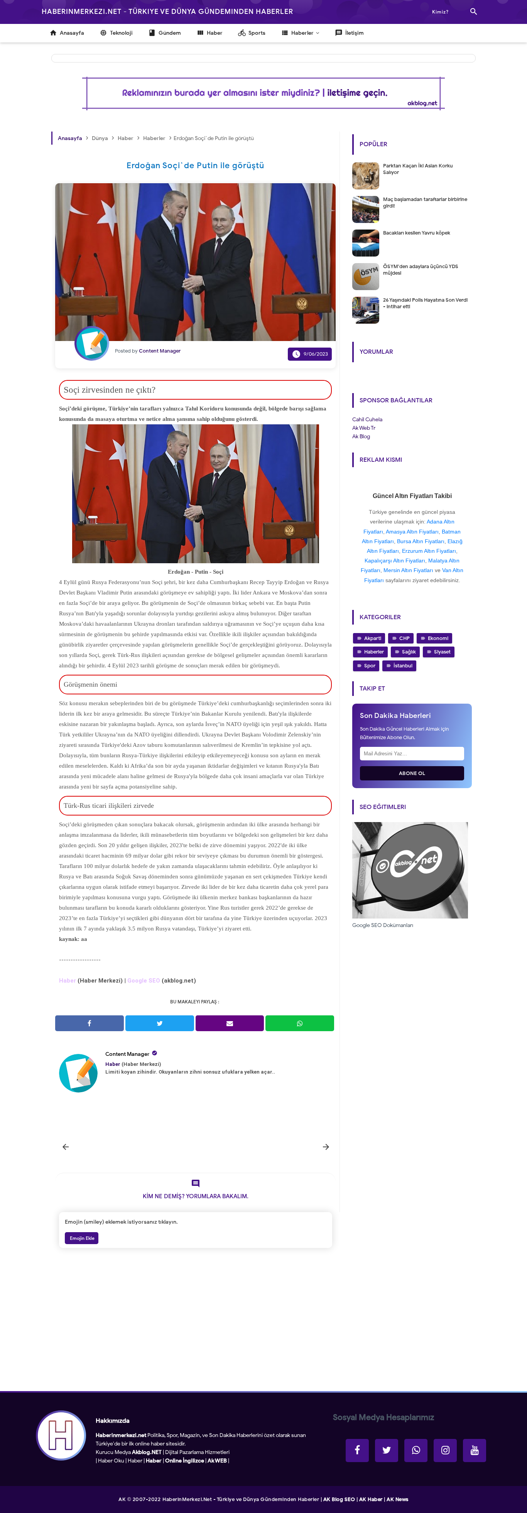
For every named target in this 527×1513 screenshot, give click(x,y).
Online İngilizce (184, 1460)
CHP (404, 638)
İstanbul (403, 665)
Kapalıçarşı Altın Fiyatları (395, 560)
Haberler (374, 651)
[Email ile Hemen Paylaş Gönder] (230, 1023)
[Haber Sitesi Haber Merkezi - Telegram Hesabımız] (415, 1450)
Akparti (372, 638)
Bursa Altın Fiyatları (420, 541)
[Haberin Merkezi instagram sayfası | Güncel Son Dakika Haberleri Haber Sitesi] (445, 1450)
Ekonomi (438, 638)
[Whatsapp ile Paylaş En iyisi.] (299, 1023)
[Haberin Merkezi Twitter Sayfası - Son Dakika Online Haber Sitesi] (386, 1450)
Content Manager (127, 1054)
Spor (369, 665)
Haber (135, 1460)
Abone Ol (412, 773)
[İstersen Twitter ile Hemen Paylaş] (159, 1023)
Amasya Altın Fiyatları (412, 532)
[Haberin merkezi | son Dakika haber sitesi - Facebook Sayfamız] (357, 1450)
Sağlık (409, 651)
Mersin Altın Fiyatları (408, 570)
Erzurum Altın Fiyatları (429, 551)
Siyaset (442, 651)
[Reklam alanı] (263, 93)
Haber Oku (111, 1460)
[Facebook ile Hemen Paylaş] (89, 1023)
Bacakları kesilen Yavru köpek (416, 233)
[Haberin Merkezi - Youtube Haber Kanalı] (474, 1450)
